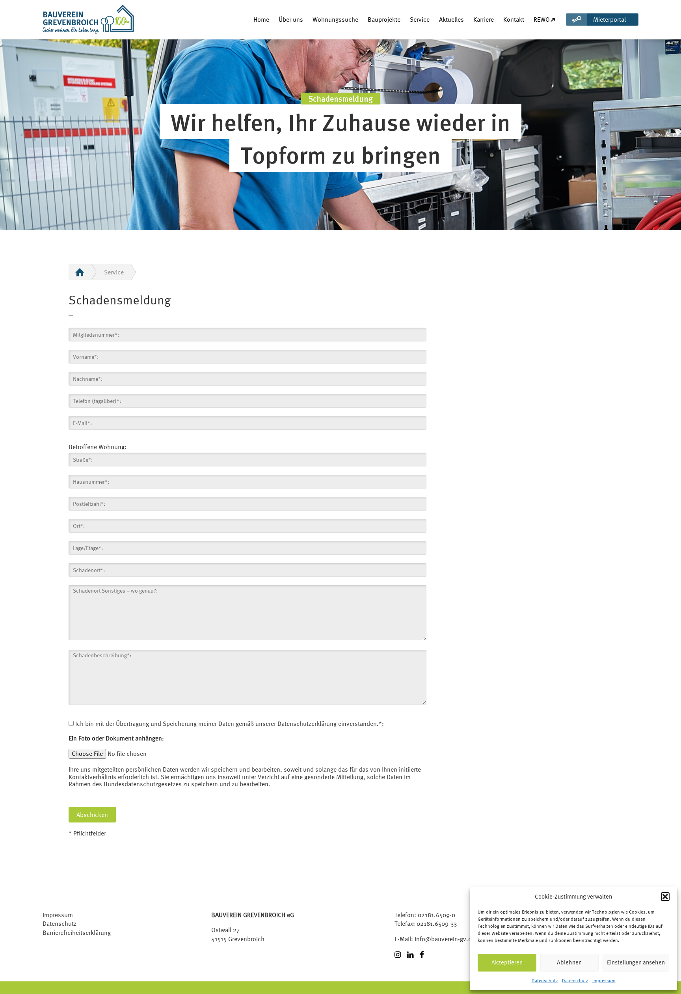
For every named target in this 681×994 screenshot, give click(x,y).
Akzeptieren (507, 962)
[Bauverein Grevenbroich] (74, 19)
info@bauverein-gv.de (445, 938)
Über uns (291, 19)
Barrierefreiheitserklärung (77, 932)
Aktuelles (451, 19)
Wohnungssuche (335, 19)
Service (420, 19)
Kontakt (513, 19)
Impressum (604, 980)
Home (261, 19)
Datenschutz (545, 980)
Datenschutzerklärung (307, 723)
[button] (665, 897)
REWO (542, 19)
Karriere (483, 19)
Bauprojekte (384, 19)
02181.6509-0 (436, 914)
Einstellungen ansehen (636, 962)
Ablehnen (569, 962)
